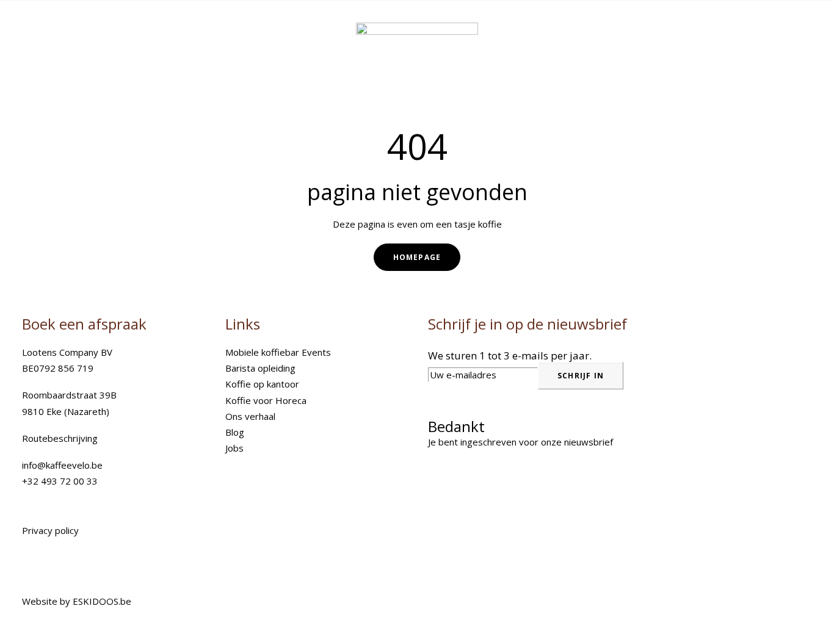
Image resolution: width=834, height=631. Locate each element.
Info (633, 24)
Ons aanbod (394, 24)
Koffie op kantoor (262, 384)
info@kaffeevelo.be (62, 465)
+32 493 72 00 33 (60, 481)
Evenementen (483, 24)
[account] (789, 24)
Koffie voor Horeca (265, 400)
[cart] (804, 24)
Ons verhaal (250, 416)
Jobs (234, 448)
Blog (234, 432)
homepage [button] (417, 257)
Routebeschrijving (60, 438)
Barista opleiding (260, 368)
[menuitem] (397, 24)
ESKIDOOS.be (102, 601)
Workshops (570, 24)
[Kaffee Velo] (79, 23)
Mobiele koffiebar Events (278, 352)
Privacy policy (50, 530)
